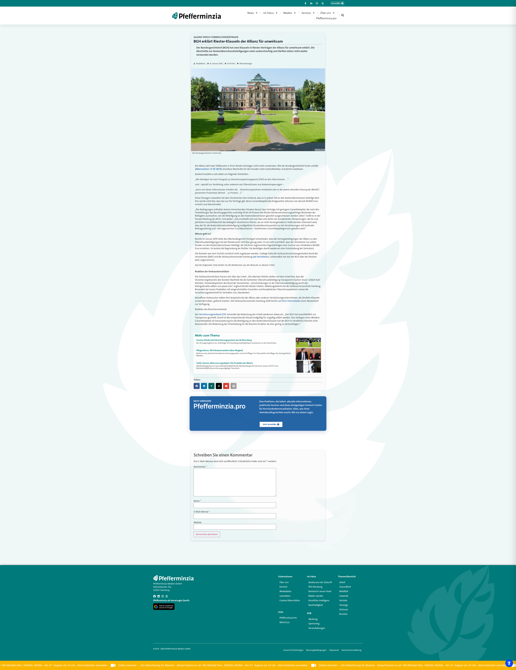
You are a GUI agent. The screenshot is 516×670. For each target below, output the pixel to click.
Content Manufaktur (290, 600)
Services (306, 13)
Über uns (325, 13)
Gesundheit (345, 586)
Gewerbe (343, 595)
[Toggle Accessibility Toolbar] (509, 663)
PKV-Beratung (315, 586)
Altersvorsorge (245, 63)
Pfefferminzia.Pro (288, 617)
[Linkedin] (158, 596)
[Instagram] (162, 596)
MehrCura (285, 622)
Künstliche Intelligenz (318, 600)
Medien (287, 13)
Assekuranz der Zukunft (320, 582)
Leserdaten (285, 595)
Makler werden (315, 595)
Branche (343, 614)
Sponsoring (313, 623)
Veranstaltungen (316, 628)
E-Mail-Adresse (202, 512)
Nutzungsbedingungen (316, 650)
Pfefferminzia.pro (326, 18)
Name (197, 501)
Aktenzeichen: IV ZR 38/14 (208, 169)
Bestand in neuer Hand (319, 591)
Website (198, 522)
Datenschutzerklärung (351, 650)
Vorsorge (343, 605)
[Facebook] (154, 596)
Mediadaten (285, 591)
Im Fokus (268, 13)
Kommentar (200, 467)
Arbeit (342, 582)
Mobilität (343, 591)
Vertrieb (343, 600)
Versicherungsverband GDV (212, 314)
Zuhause (343, 609)
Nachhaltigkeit (315, 605)
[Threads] (166, 596)
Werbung (313, 619)
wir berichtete (260, 256)
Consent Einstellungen (293, 650)
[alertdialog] (258, 665)
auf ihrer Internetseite (289, 300)
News (250, 13)
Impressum (334, 650)
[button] (197, 386)
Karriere (283, 586)
